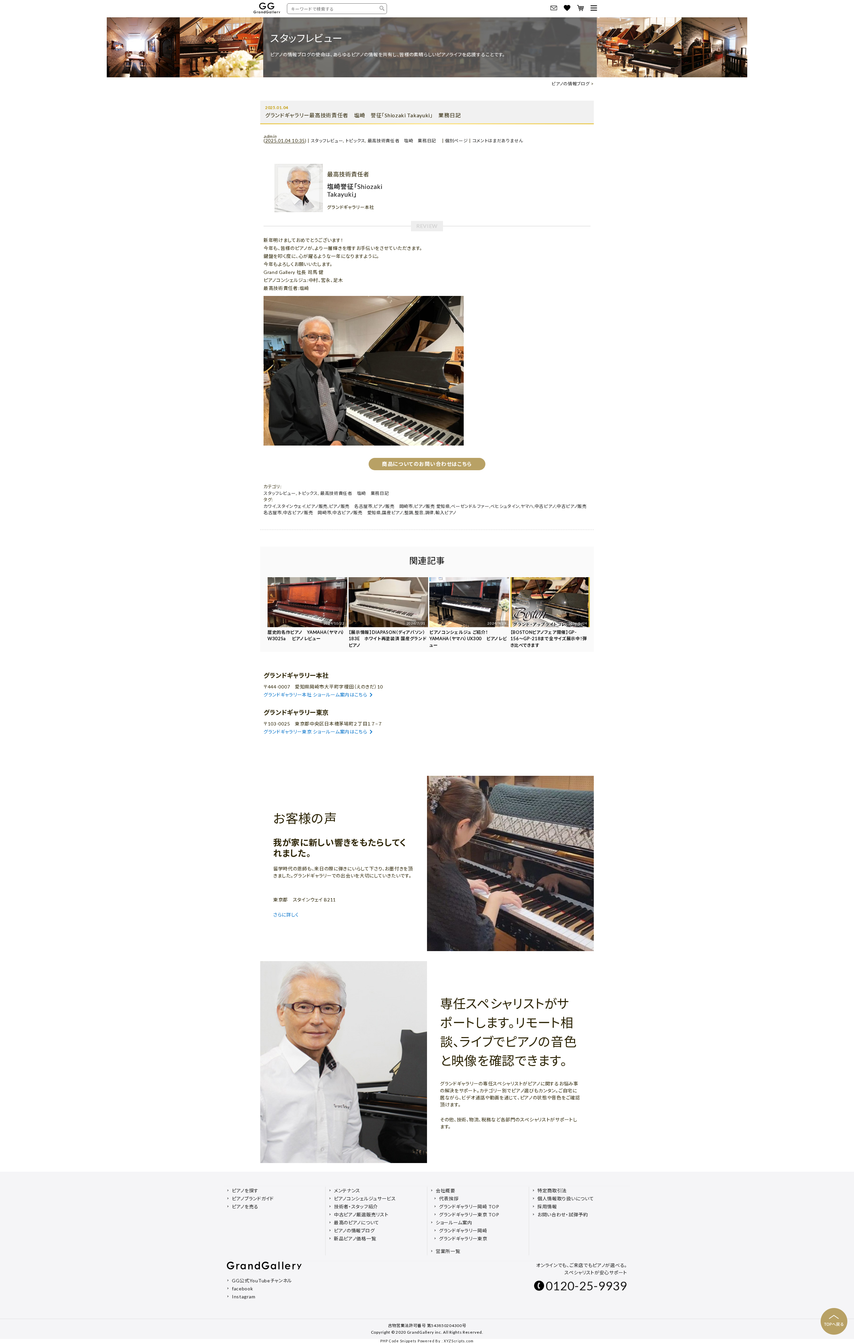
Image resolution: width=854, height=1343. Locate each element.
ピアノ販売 (317, 506)
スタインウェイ (291, 506)
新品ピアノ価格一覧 (355, 1238)
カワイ (270, 506)
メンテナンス (347, 1190)
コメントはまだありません (497, 140)
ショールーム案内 (454, 1222)
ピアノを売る (245, 1206)
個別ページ (456, 140)
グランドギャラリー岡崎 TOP (469, 1206)
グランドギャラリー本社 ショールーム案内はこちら (315, 694)
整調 (408, 512)
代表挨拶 (449, 1198)
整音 (419, 512)
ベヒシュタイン (504, 506)
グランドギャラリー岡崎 (463, 1230)
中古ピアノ (545, 506)
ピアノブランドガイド (253, 1198)
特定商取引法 (552, 1190)
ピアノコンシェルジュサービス (365, 1198)
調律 (429, 512)
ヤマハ (527, 506)
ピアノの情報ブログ (570, 83)
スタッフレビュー (327, 140)
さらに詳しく (286, 914)
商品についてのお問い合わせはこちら (427, 464)
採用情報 (547, 1206)
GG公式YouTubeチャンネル (262, 1280)
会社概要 (445, 1190)
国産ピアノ (392, 512)
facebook (242, 1288)
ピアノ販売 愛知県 (432, 506)
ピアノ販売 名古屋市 (351, 506)
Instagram (243, 1296)
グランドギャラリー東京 (463, 1238)
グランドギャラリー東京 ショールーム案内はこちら (315, 731)
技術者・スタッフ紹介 (356, 1206)
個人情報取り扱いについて (565, 1198)
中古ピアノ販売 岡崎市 (307, 512)
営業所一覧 (448, 1251)
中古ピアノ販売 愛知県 (357, 512)
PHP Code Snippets (398, 1341)
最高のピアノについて (356, 1222)
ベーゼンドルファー (470, 506)
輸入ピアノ (445, 512)
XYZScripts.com (459, 1341)
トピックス (355, 140)
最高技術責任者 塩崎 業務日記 (404, 140)
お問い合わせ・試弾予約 (562, 1214)
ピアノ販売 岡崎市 (393, 506)
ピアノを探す (245, 1190)
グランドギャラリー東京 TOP (469, 1214)
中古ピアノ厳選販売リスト (361, 1214)
